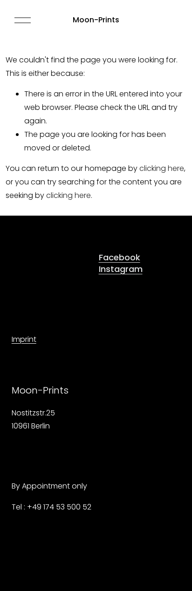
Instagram (121, 269)
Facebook (119, 257)
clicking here (161, 168)
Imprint (24, 339)
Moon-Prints (96, 19)
